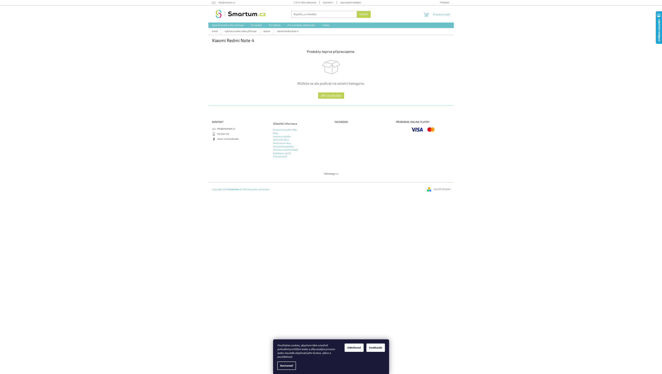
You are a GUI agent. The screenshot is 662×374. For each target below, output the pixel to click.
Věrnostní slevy (281, 140)
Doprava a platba (282, 136)
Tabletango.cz (331, 174)
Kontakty (328, 2)
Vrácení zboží (280, 156)
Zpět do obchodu (331, 95)
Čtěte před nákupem (305, 2)
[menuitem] (227, 25)
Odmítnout (354, 348)
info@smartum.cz (226, 129)
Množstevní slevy (282, 143)
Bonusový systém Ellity (285, 130)
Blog (275, 133)
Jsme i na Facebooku (228, 139)
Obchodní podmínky (350, 2)
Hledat (363, 14)
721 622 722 (223, 134)
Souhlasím (375, 348)
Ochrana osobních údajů (285, 150)
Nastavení (286, 366)
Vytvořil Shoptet (442, 189)
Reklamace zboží (282, 153)
